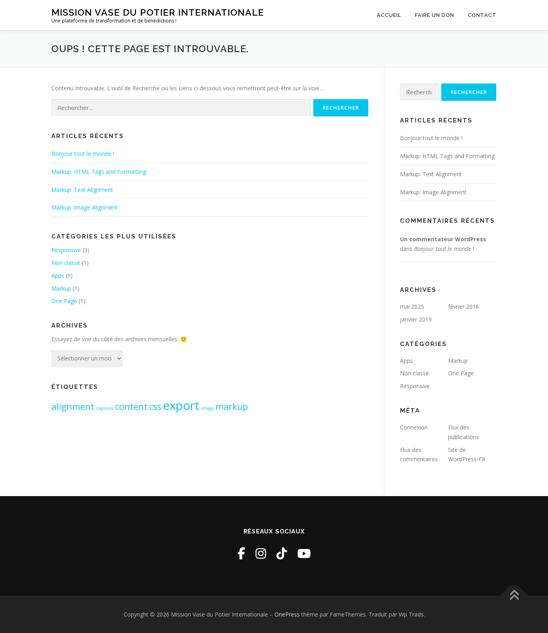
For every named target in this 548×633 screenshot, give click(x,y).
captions (105, 408)
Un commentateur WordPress (443, 239)
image (207, 408)
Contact (482, 15)
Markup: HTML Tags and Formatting (98, 171)
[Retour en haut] (514, 595)
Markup (61, 288)
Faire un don (434, 15)
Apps (57, 275)
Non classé (65, 263)
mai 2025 (412, 306)
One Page (64, 301)
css (155, 406)
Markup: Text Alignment (82, 189)
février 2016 (463, 306)
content (131, 406)
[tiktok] (281, 553)
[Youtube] (304, 553)
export (181, 405)
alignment (72, 406)
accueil (389, 15)
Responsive (66, 250)
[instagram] (261, 553)
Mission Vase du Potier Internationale (157, 12)
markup (231, 406)
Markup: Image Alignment (84, 207)
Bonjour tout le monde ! (82, 153)
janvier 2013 (416, 319)
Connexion (414, 427)
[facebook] (241, 553)
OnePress (287, 614)
